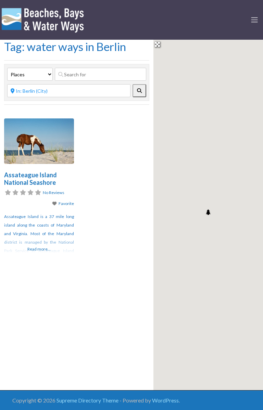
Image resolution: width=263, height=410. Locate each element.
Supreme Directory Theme (88, 400)
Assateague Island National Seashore (30, 179)
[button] (208, 212)
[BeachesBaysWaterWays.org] (43, 19)
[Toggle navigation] (254, 20)
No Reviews (53, 192)
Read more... (39, 249)
